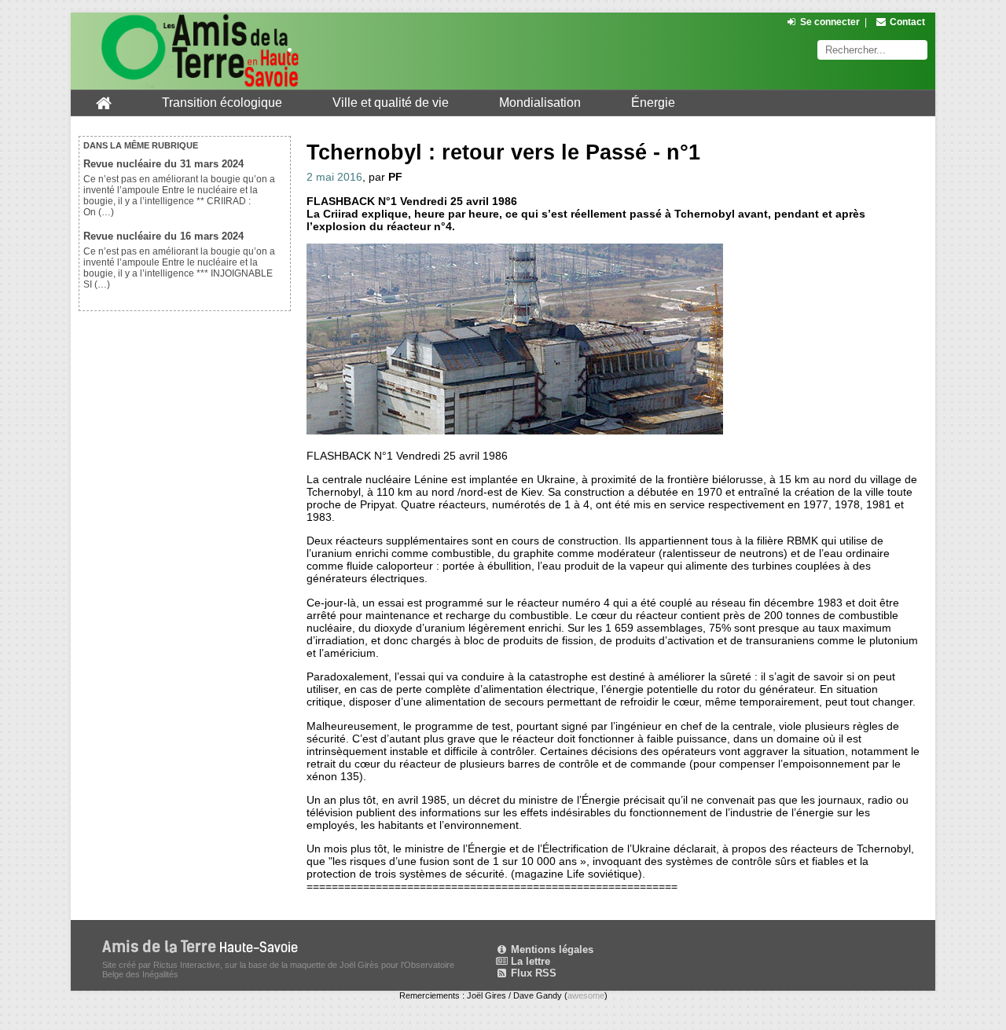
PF (395, 176)
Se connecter (830, 21)
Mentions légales (550, 949)
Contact (907, 21)
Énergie (653, 102)
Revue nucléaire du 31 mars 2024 (163, 164)
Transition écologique (222, 102)
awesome (585, 995)
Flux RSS (532, 973)
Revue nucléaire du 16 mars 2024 (163, 236)
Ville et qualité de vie (390, 102)
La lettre (529, 961)
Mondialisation (540, 102)
